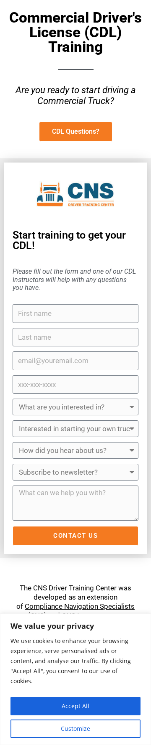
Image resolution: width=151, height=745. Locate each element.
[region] (75, 679)
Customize (75, 728)
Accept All (75, 706)
